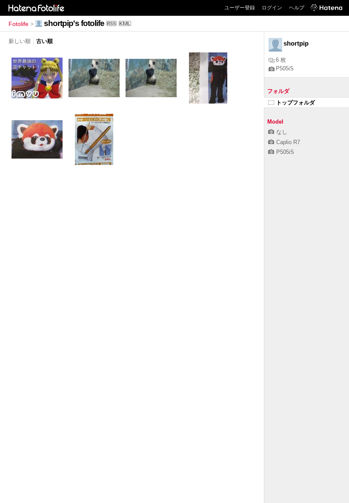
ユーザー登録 (239, 8)
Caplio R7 (288, 142)
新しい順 (20, 41)
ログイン (272, 8)
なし (281, 132)
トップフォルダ (295, 102)
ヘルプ (296, 8)
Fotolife (19, 23)
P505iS (285, 68)
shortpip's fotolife (74, 23)
